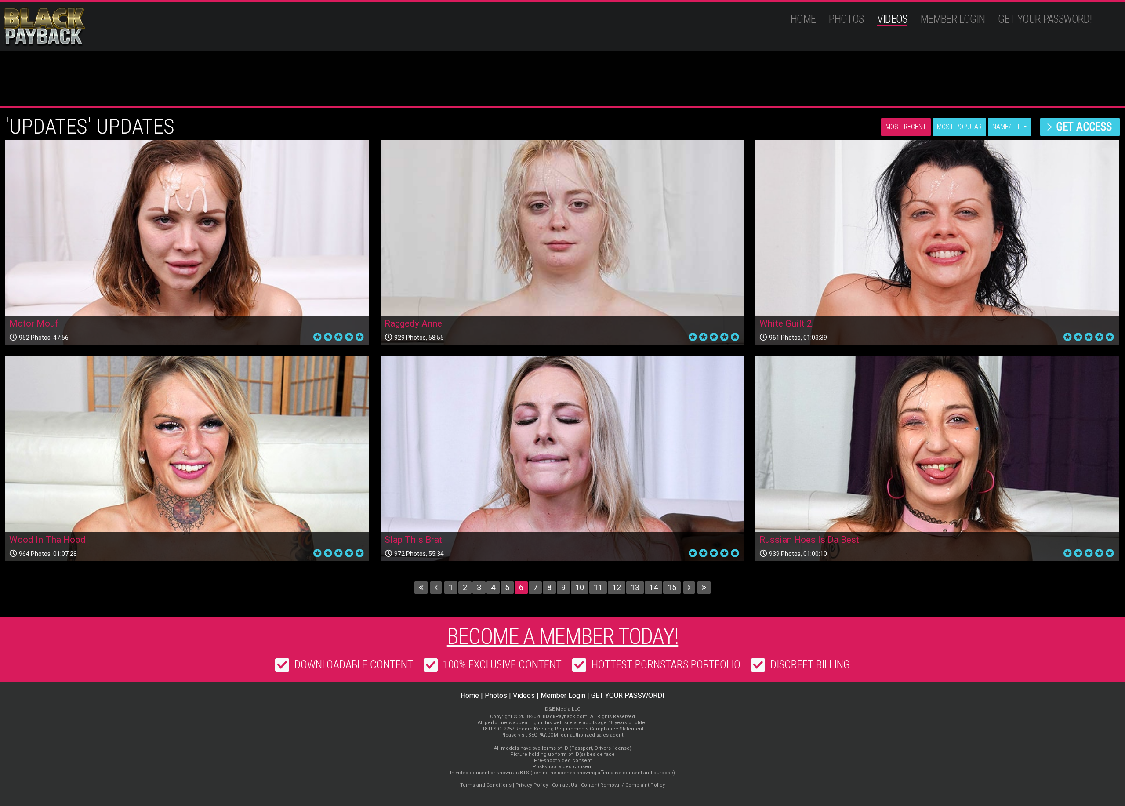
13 (635, 587)
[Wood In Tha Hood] (187, 458)
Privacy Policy (531, 785)
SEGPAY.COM (543, 735)
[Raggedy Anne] (562, 242)
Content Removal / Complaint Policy (623, 785)
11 (598, 587)
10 (579, 587)
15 (672, 587)
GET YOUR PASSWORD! (1045, 19)
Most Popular (959, 127)
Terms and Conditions (486, 785)
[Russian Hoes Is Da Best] (937, 458)
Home (803, 19)
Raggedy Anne (413, 323)
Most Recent (905, 127)
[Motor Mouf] (187, 242)
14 (653, 587)
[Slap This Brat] (562, 458)
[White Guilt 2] (937, 242)
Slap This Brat (413, 539)
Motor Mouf (33, 323)
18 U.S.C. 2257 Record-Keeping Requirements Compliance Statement (562, 729)
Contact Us (564, 785)
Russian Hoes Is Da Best (809, 539)
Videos (892, 19)
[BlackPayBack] (61, 27)
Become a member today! (563, 636)
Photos (846, 19)
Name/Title (1009, 127)
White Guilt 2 (785, 323)
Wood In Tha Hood (47, 539)
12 (616, 587)
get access (1084, 126)
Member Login (953, 19)
